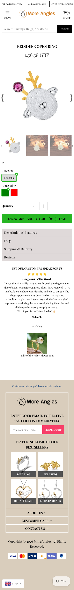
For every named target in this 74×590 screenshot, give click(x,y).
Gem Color (9, 186)
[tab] (37, 233)
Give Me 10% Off (53, 429)
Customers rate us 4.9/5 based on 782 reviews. (37, 386)
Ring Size (7, 171)
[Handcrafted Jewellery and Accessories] (37, 15)
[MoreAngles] (37, 402)
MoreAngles (42, 541)
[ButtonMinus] (24, 206)
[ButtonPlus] (43, 206)
